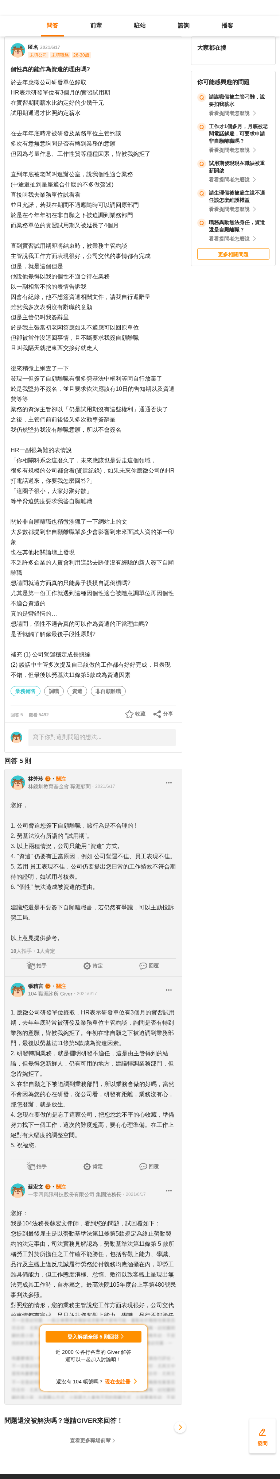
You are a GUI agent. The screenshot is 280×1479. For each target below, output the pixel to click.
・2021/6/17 (103, 786)
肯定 (98, 965)
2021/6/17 (50, 47)
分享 (168, 714)
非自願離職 (108, 691)
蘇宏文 (35, 1187)
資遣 (77, 691)
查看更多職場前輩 (90, 1440)
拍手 (41, 965)
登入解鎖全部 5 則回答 (93, 1337)
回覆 (154, 965)
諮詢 (184, 25)
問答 (52, 25)
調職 (54, 691)
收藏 (140, 714)
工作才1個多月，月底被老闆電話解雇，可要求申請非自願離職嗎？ (238, 133)
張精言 (35, 986)
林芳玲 (35, 779)
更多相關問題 (233, 254)
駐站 (140, 25)
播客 (227, 25)
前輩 (96, 25)
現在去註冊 (118, 1381)
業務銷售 (25, 691)
